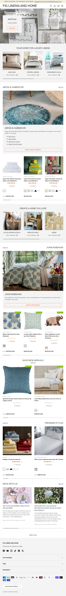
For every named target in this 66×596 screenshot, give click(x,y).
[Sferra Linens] (33, 61)
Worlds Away (33, 232)
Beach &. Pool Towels (15, 144)
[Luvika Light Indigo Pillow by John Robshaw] (33, 321)
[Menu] (62, 6)
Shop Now (12, 28)
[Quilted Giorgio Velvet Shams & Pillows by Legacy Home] (17, 380)
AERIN (54, 232)
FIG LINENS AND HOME (12, 591)
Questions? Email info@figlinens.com (48, 1)
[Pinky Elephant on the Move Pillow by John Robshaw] (54, 321)
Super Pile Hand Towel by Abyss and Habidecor (32, 180)
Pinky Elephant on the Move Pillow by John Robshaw (52, 336)
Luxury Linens (12, 22)
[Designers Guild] (54, 61)
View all (60, 87)
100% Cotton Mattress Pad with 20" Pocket (48, 459)
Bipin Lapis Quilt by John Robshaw (11, 335)
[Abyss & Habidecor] (33, 108)
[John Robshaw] (33, 271)
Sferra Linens (33, 72)
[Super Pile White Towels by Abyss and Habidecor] (12, 165)
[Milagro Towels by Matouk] (17, 440)
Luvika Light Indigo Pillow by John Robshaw (33, 335)
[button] (58, 6)
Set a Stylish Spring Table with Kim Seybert (16, 507)
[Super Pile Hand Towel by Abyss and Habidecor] (33, 165)
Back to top (33, 535)
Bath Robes (12, 139)
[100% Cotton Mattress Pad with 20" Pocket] (48, 440)
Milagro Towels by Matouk (11, 459)
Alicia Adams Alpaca (11, 232)
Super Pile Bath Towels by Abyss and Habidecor (53, 180)
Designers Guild (54, 72)
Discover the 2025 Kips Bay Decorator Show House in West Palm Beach (47, 508)
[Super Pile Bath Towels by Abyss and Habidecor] (54, 165)
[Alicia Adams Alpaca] (12, 221)
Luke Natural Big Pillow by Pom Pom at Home (47, 399)
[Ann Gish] (12, 61)
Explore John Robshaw (33, 305)
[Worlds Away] (33, 221)
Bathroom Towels (14, 141)
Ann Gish (12, 72)
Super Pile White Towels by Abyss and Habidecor (12, 180)
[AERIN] (54, 221)
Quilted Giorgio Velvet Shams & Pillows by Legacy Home (17, 399)
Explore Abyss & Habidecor (33, 149)
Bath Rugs (12, 136)
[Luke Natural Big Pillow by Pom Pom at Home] (48, 380)
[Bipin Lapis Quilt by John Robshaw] (12, 321)
